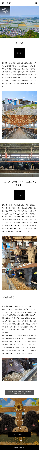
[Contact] (21, 440)
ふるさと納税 (19, 421)
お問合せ (19, 428)
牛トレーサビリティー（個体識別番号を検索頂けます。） (19, 392)
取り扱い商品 (19, 417)
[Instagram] (18, 440)
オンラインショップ (19, 424)
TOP (19, 406)
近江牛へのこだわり (19, 413)
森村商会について (19, 410)
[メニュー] (36, 3)
